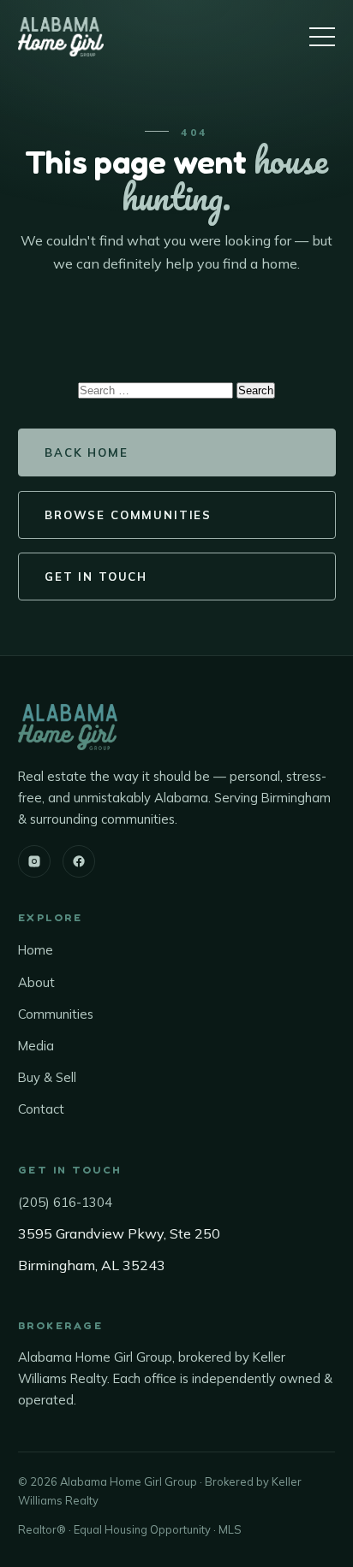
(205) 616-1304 (65, 1202)
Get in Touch (96, 576)
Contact (41, 1109)
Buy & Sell (47, 1077)
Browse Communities (128, 515)
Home (35, 950)
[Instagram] (34, 861)
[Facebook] (79, 861)
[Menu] (322, 36)
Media (36, 1046)
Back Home (87, 452)
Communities (55, 1014)
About (36, 982)
